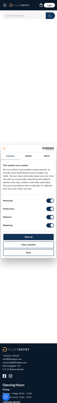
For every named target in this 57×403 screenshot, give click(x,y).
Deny (28, 252)
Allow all (28, 237)
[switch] (50, 209)
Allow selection (28, 245)
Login (49, 5)
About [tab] (47, 156)
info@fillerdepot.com (12, 359)
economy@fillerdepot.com (15, 362)
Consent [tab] (10, 156)
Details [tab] (28, 156)
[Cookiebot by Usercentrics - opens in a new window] (42, 148)
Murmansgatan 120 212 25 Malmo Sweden (13, 367)
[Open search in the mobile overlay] (28, 15)
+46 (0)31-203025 (11, 355)
